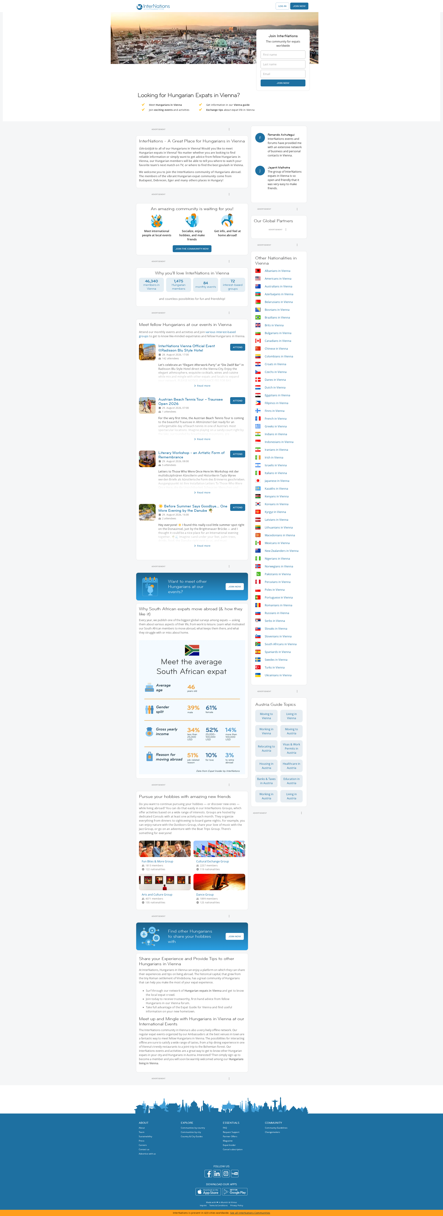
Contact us (144, 1149)
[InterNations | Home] (152, 7)
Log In (282, 6)
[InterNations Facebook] (208, 1173)
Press (141, 1140)
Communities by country (193, 1127)
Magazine (228, 1140)
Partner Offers (230, 1136)
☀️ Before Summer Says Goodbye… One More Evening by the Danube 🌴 (192, 508)
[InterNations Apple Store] (208, 1191)
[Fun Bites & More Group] (166, 856)
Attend (237, 347)
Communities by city (191, 1132)
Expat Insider (229, 1145)
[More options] (229, 129)
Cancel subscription (232, 1149)
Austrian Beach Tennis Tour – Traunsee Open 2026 (190, 401)
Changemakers (272, 1132)
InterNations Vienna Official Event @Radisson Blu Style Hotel (186, 348)
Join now (283, 83)
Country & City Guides (192, 1136)
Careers (143, 1145)
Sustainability (145, 1136)
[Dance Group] (220, 889)
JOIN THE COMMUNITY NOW (192, 248)
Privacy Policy (236, 1205)
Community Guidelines (276, 1127)
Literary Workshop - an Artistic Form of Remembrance (191, 455)
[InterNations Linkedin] (217, 1173)
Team (141, 1132)
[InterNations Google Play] (234, 1191)
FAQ (225, 1127)
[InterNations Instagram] (226, 1173)
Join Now (299, 6)
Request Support (231, 1132)
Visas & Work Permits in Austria (291, 748)
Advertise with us (147, 1153)
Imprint (203, 1205)
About (142, 1127)
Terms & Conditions (218, 1205)
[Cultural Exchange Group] (220, 856)
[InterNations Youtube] (234, 1173)
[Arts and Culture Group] (166, 889)
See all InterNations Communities (250, 1212)
